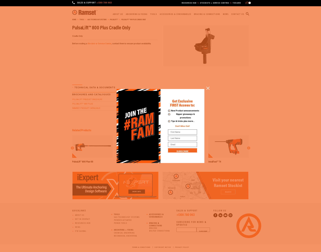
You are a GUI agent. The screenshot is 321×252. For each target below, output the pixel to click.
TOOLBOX (237, 3)
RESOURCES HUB (189, 3)
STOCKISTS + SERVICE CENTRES (214, 3)
